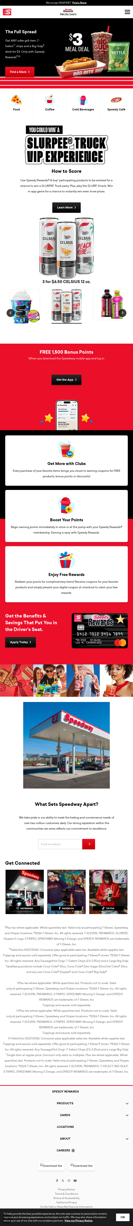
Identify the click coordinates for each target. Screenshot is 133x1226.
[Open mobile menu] (127, 12)
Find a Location (51, 839)
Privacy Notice (66, 1189)
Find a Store (79, 3)
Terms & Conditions (66, 1194)
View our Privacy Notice (78, 1221)
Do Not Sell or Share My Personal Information (66, 1207)
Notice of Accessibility (66, 1198)
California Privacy (66, 1202)
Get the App (64, 380)
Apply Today (19, 642)
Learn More (65, 207)
